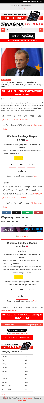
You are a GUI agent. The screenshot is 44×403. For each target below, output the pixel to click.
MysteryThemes (22, 400)
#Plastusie (37, 193)
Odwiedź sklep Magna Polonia (22, 36)
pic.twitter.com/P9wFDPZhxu (15, 119)
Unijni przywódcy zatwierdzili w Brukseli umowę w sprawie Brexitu (10, 325)
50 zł (21, 164)
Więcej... (3, 394)
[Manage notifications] (5, 397)
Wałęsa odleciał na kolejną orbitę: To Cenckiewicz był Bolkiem (33, 325)
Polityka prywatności (27, 398)
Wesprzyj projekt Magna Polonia (22, 40)
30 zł (12, 164)
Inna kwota (22, 171)
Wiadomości (6, 80)
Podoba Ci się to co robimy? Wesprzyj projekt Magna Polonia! (22, 92)
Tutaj (35, 176)
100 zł (31, 164)
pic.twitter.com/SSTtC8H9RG (14, 197)
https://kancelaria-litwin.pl (9, 310)
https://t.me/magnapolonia (20, 334)
